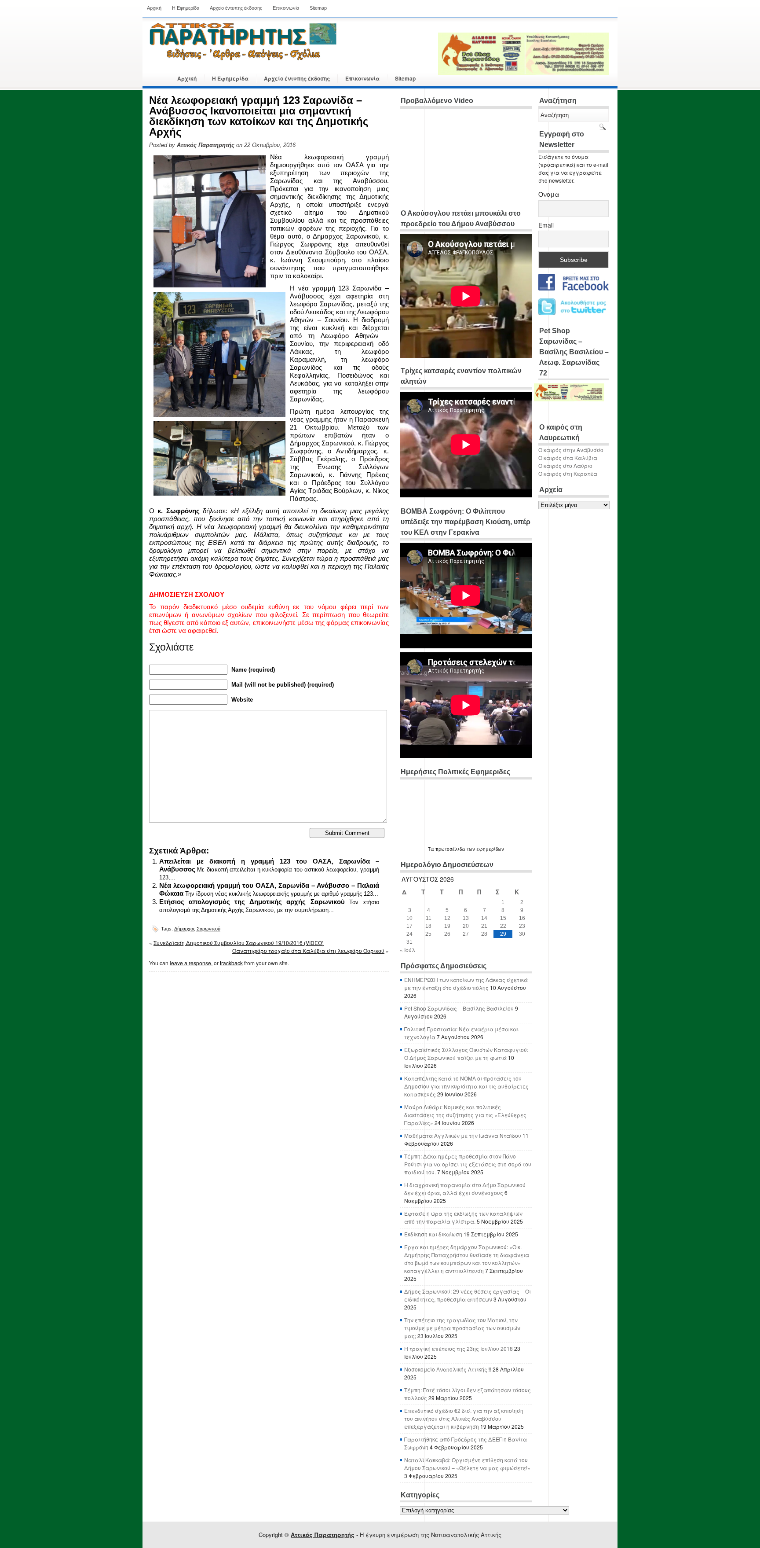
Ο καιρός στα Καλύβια (567, 457)
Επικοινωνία (286, 8)
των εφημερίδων (484, 849)
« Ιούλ (407, 949)
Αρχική (154, 8)
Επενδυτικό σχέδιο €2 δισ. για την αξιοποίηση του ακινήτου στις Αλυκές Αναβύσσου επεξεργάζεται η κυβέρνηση (463, 1418)
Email (546, 225)
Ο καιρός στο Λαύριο (565, 465)
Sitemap (318, 8)
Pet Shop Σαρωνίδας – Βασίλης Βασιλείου (459, 1008)
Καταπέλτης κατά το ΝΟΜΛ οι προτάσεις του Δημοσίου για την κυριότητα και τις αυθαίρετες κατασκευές (466, 1086)
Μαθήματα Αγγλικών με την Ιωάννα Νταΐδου (462, 1135)
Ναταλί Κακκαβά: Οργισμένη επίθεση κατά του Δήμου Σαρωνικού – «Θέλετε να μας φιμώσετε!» (467, 1463)
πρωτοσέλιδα (450, 849)
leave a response (190, 963)
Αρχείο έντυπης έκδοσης (236, 8)
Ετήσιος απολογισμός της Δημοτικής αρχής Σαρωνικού (252, 901)
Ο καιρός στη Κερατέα (567, 473)
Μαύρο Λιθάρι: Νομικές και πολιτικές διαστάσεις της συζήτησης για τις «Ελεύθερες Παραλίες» (465, 1114)
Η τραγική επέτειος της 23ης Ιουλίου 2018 (458, 1348)
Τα (431, 849)
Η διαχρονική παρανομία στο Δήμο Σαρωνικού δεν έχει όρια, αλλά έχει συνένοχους (465, 1188)
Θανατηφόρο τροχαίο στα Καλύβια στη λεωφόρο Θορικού (308, 950)
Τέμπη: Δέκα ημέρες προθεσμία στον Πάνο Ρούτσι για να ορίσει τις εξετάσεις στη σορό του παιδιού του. (467, 1164)
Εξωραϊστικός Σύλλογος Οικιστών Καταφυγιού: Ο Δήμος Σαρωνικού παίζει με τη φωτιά (466, 1053)
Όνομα (548, 194)
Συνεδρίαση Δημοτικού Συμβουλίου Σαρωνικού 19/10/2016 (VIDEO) (238, 942)
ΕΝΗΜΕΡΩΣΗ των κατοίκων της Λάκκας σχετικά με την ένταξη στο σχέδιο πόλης (466, 983)
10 (409, 918)
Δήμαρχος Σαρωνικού (197, 928)
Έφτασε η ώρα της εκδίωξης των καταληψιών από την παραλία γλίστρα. (463, 1217)
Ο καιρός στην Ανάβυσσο (570, 449)
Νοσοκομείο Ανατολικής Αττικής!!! (447, 1369)
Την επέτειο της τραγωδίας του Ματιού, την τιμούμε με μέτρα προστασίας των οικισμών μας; (462, 1327)
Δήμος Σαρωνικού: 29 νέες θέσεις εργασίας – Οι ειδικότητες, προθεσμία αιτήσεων (467, 1295)
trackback (231, 963)
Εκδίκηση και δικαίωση (433, 1234)
